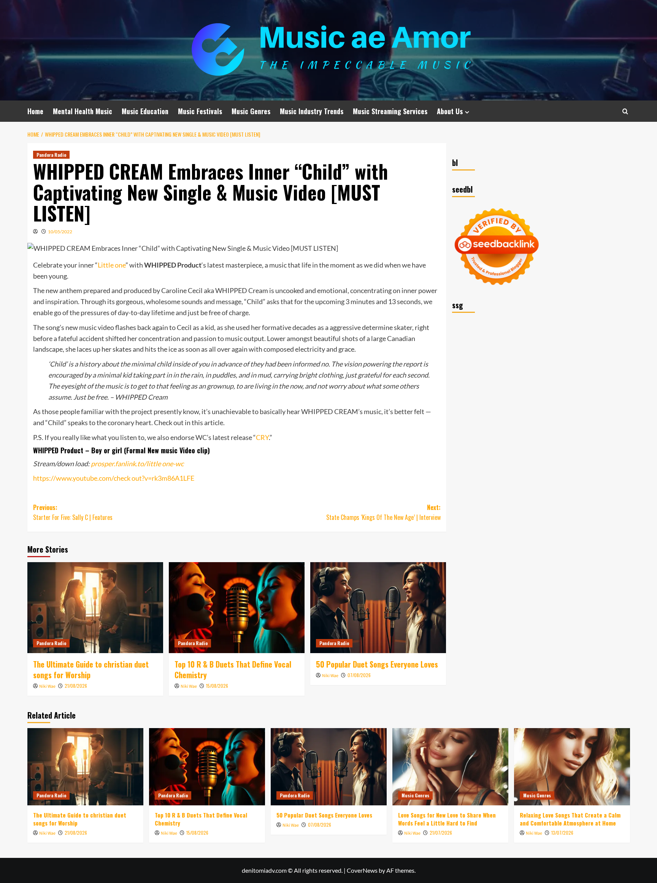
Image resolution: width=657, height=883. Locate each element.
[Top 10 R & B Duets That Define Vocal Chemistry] (237, 607)
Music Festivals (200, 111)
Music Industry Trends (311, 111)
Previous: (73, 512)
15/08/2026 (217, 685)
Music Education (145, 111)
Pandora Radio (51, 154)
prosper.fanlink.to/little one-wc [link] (137, 463)
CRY (262, 437)
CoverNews (362, 870)
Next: (383, 512)
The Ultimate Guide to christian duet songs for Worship (91, 669)
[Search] (625, 111)
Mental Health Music (82, 111)
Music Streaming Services (390, 111)
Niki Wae (47, 686)
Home (35, 111)
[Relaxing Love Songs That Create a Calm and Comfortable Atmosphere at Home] (572, 766)
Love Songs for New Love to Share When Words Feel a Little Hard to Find (447, 819)
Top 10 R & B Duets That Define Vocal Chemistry (233, 669)
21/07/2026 (441, 832)
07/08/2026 (359, 675)
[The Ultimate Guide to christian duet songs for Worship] (95, 607)
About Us (450, 111)
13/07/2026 (562, 832)
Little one (111, 265)
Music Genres (251, 111)
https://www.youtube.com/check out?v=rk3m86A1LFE (113, 478)
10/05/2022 (60, 231)
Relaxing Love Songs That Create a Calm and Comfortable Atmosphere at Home (570, 819)
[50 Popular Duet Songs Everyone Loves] (378, 607)
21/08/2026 (76, 685)
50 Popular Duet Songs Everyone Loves (377, 664)
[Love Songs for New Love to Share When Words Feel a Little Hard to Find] (450, 766)
